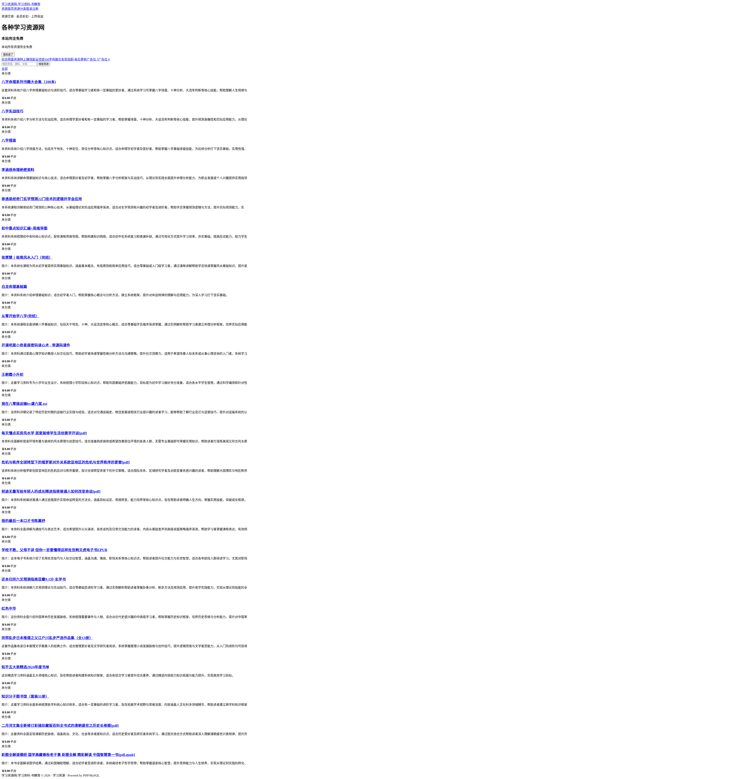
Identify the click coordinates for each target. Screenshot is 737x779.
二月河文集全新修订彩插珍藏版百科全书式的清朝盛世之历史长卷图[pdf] (60, 726)
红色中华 (9, 608)
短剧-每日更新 (77, 59)
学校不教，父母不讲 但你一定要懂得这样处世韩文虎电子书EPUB (54, 550)
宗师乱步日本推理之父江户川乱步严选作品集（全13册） (47, 638)
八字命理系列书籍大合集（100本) (29, 82)
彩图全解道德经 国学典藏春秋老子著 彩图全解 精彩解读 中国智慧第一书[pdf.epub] (68, 755)
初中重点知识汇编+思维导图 (24, 228)
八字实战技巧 (12, 111)
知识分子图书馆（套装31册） (25, 696)
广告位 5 (92, 59)
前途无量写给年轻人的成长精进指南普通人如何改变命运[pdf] (51, 491)
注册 (35, 8)
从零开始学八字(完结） (20, 316)
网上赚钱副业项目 (32, 59)
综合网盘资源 (11, 59)
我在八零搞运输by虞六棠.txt (24, 404)
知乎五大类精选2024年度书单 (25, 667)
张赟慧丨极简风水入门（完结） (27, 257)
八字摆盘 (9, 140)
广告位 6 (104, 59)
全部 (5, 68)
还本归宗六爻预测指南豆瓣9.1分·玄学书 (34, 579)
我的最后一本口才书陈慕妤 (23, 521)
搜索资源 (44, 64)
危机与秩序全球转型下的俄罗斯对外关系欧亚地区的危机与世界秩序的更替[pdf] (66, 462)
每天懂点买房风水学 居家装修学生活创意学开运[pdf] (44, 433)
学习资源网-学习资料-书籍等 (21, 4)
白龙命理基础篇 (14, 287)
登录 (29, 8)
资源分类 (20, 8)
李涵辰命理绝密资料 (18, 170)
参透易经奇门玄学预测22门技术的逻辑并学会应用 (42, 199)
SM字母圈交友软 (56, 59)
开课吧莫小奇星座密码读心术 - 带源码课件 (36, 345)
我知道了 (8, 54)
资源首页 (8, 8)
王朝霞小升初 (12, 375)
